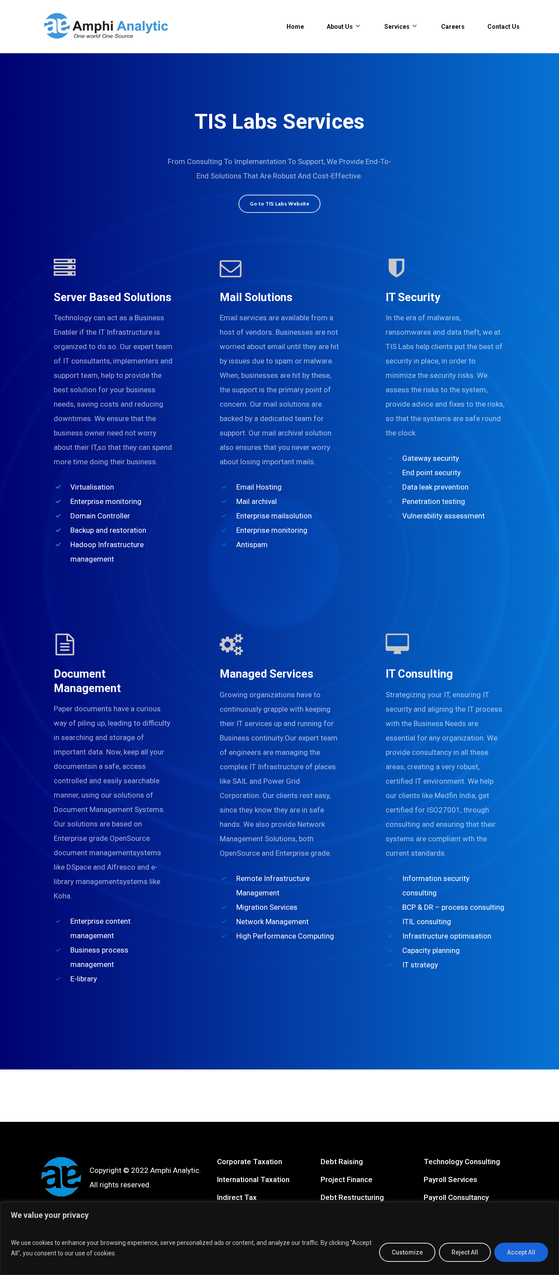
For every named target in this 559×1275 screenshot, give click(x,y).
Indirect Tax (237, 1197)
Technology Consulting (462, 1161)
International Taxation (253, 1179)
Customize (407, 1252)
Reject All (465, 1252)
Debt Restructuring (352, 1197)
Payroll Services (450, 1179)
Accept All (521, 1252)
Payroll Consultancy (456, 1197)
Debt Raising (342, 1161)
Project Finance (347, 1179)
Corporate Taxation (249, 1161)
